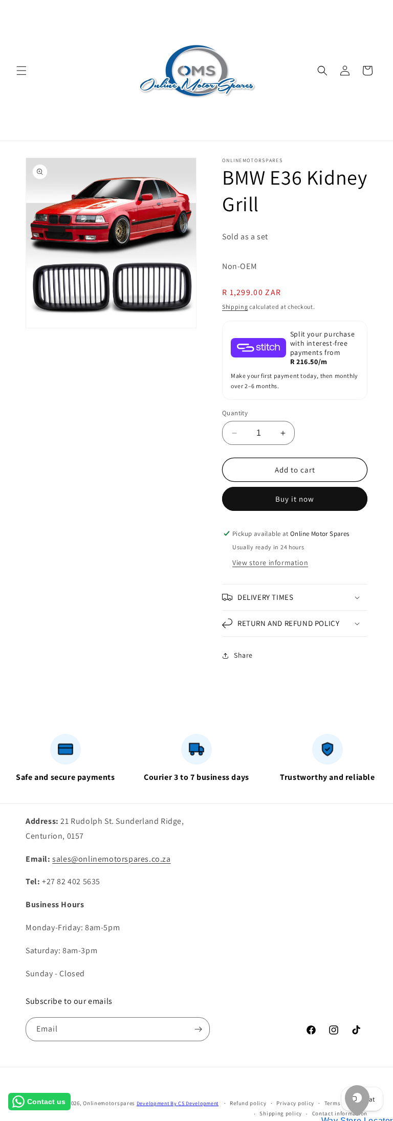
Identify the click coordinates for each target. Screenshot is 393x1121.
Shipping (235, 306)
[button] (21, 70)
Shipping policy (280, 1113)
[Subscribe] (198, 1029)
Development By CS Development (178, 1103)
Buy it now (294, 499)
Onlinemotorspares (109, 1103)
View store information (270, 562)
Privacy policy (295, 1103)
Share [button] (243, 655)
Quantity (235, 413)
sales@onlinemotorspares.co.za (111, 859)
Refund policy (248, 1103)
